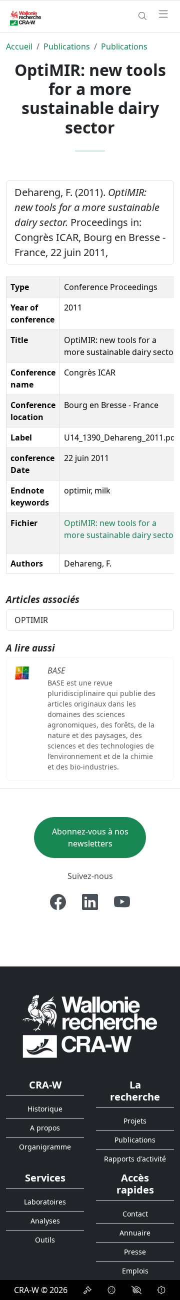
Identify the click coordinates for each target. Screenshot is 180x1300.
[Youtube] (122, 902)
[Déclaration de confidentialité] (88, 1290)
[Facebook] (58, 902)
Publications (67, 46)
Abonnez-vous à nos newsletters (90, 837)
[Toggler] (163, 15)
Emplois (135, 1271)
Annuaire (135, 1233)
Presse (135, 1251)
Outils (45, 1239)
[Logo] (90, 1025)
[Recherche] (142, 16)
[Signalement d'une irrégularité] (162, 1290)
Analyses (45, 1221)
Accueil (19, 46)
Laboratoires (45, 1201)
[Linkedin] (90, 902)
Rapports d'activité (135, 1159)
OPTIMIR (31, 620)
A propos (45, 1127)
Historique (45, 1109)
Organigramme (45, 1147)
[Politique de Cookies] (112, 1290)
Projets (135, 1121)
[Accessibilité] (137, 1290)
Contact (135, 1213)
